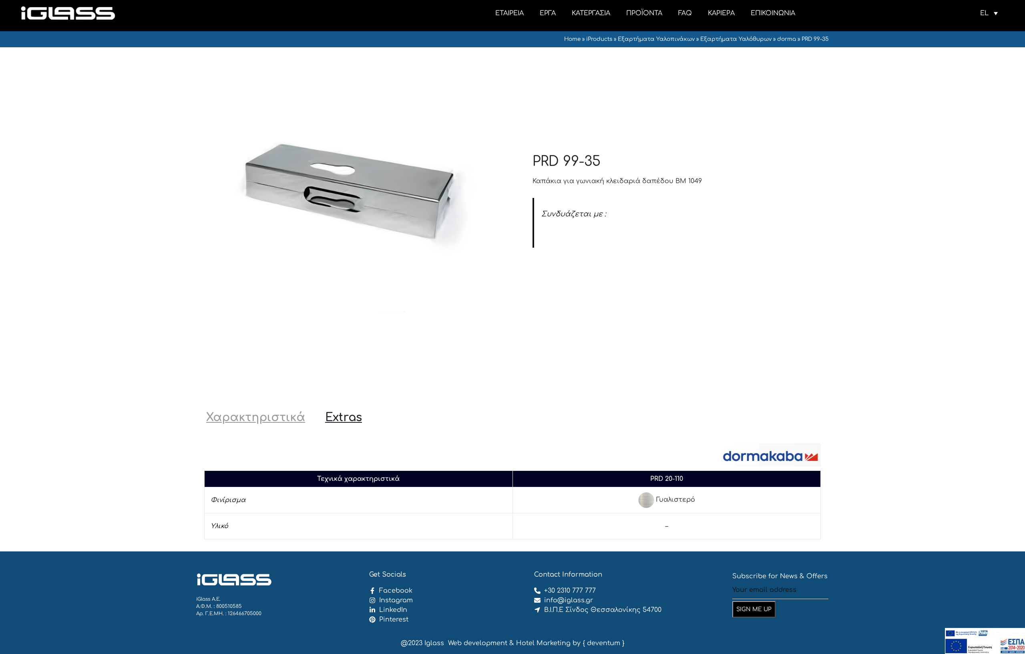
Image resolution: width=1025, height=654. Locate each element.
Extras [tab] (343, 417)
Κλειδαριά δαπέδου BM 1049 (589, 232)
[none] (988, 13)
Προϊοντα (644, 13)
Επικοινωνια (773, 13)
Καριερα (721, 13)
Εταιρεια (509, 13)
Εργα (548, 13)
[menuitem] (988, 13)
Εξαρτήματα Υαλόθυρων (736, 39)
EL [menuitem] (984, 13)
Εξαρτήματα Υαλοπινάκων (656, 39)
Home (572, 39)
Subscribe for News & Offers (780, 576)
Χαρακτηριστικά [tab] (255, 417)
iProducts (599, 39)
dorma (786, 39)
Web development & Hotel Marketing (509, 643)
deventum (603, 643)
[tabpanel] (512, 489)
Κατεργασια (591, 13)
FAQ (685, 13)
